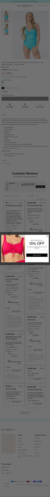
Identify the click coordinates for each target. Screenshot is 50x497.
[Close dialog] (47, 236)
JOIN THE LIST (37, 255)
